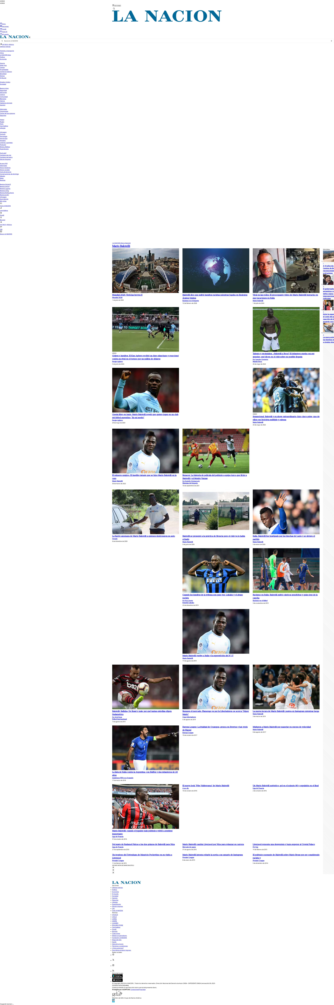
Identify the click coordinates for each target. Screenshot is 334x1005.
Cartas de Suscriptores (7, 113)
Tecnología (3, 136)
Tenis (1, 124)
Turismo (2, 134)
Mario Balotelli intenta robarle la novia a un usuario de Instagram (212, 855)
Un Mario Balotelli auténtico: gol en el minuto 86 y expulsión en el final (286, 786)
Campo (2, 67)
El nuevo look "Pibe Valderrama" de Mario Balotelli (205, 786)
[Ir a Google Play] (117, 977)
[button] (167, 135)
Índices (2, 76)
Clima (2, 53)
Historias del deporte (190, 483)
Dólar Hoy (3, 65)
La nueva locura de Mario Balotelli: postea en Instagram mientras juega (286, 711)
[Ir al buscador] (114, 8)
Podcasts (3, 145)
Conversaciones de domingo (9, 174)
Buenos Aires (4, 88)
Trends (114, 539)
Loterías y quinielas (6, 143)
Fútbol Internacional (119, 719)
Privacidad (142, 990)
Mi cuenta (5, 34)
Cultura (2, 95)
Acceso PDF (4, 164)
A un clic (185, 788)
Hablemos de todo (6, 103)
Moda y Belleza (5, 147)
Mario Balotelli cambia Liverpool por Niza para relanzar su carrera (213, 844)
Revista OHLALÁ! (5, 184)
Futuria (2, 63)
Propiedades (4, 70)
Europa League (187, 733)
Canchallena (4, 126)
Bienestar (3, 99)
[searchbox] (166, 41)
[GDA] (117, 996)
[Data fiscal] (113, 1002)
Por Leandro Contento (260, 359)
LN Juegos (3, 132)
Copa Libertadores (189, 717)
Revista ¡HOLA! (4, 186)
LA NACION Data (5, 55)
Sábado (2, 176)
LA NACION (116, 243)
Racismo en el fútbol (260, 601)
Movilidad (3, 74)
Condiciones (135, 990)
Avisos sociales (5, 170)
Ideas (2, 178)
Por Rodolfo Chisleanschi (191, 481)
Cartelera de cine (5, 155)
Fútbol (2, 120)
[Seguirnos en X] (113, 960)
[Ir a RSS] (113, 971)
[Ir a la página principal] (167, 21)
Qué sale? (3, 153)
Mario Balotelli (125, 243)
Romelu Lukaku (188, 603)
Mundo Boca (257, 362)
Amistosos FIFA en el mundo (122, 778)
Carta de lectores (5, 172)
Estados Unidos (5, 82)
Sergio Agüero (117, 362)
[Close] (113, 867)
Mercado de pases (189, 847)
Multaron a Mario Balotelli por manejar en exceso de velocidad (282, 727)
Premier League (118, 861)
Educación (3, 93)
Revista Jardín (4, 195)
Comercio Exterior (6, 72)
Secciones (5, 26)
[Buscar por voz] (331, 41)
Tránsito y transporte (7, 51)
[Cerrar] (30, 37)
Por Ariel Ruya (117, 717)
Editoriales (3, 109)
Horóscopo (3, 138)
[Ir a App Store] (117, 981)
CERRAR (2, 1)
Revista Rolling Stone (7, 193)
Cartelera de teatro (6, 157)
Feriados (3, 141)
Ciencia (2, 101)
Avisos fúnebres (5, 168)
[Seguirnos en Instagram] (113, 966)
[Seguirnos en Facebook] (113, 955)
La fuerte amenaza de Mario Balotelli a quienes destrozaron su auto (143, 536)
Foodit (4, 29)
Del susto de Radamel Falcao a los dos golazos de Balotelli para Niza (143, 844)
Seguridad (3, 90)
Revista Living (4, 191)
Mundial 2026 (117, 298)
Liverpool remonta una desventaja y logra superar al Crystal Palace (284, 844)
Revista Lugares (5, 189)
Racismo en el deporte (190, 301)
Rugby (2, 122)
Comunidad (4, 97)
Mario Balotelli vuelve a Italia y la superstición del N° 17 (207, 656)
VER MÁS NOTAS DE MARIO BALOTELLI (123, 865)
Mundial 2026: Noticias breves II (127, 295)
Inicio (4, 24)
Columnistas (4, 111)
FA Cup (255, 847)
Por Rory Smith (187, 601)
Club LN (4, 32)
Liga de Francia (117, 837)
